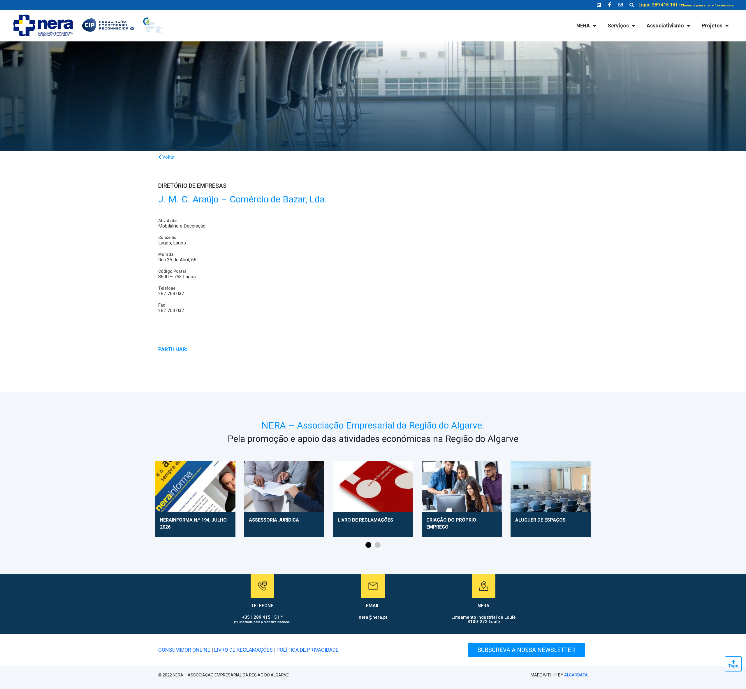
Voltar (167, 157)
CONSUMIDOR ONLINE (184, 650)
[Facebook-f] (609, 4)
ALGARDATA (576, 675)
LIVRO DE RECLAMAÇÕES (243, 650)
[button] (368, 545)
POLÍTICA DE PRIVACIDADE (308, 650)
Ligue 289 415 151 (686, 5)
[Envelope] (620, 4)
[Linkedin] (599, 4)
